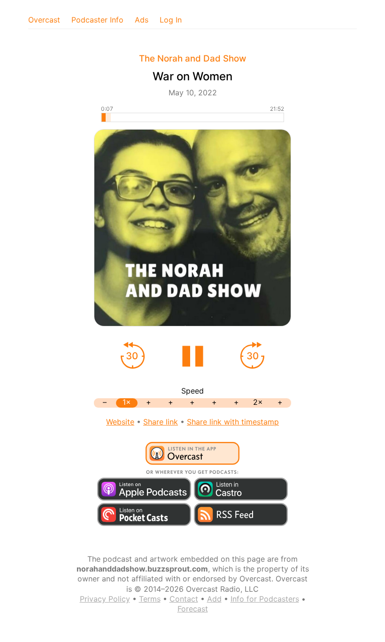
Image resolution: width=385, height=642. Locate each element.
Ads (141, 19)
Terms (150, 598)
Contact (183, 598)
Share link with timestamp (233, 421)
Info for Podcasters (265, 598)
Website (120, 421)
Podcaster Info (97, 19)
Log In (171, 19)
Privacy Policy (105, 598)
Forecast (192, 608)
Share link (160, 421)
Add (214, 598)
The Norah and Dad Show (192, 58)
